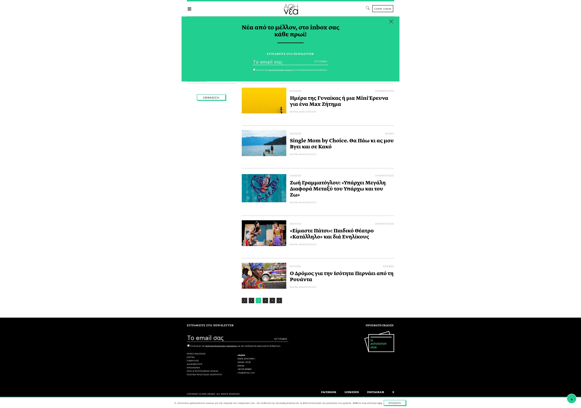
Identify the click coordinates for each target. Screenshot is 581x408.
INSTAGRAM (375, 392)
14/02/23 (295, 175)
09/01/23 (295, 223)
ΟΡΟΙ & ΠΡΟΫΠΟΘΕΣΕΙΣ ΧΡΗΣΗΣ (202, 370)
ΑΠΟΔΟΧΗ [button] (395, 402)
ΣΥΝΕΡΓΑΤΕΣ (193, 360)
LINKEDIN (352, 392)
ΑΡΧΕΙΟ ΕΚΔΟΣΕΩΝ (196, 353)
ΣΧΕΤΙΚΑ (191, 356)
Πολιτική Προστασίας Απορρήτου (221, 346)
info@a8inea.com (246, 372)
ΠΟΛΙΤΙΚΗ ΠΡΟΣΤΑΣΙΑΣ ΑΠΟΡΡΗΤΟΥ (204, 374)
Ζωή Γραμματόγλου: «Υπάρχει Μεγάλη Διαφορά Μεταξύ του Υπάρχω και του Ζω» (338, 188)
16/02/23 (295, 133)
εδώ (380, 403)
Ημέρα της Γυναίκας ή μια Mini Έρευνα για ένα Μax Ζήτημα (339, 101)
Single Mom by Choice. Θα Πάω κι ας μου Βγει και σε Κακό (342, 143)
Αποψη (389, 133)
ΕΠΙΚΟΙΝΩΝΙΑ (193, 367)
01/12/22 (295, 266)
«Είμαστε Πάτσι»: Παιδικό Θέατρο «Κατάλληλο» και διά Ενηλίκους (332, 233)
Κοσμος (388, 266)
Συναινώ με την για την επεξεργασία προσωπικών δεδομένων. (235, 346)
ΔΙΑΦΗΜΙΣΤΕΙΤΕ (194, 363)
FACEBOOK (328, 392)
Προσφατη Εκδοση (380, 325)
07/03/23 (295, 90)
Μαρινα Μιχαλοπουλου (303, 111)
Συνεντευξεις (384, 90)
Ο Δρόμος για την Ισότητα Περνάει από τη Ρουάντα (342, 276)
